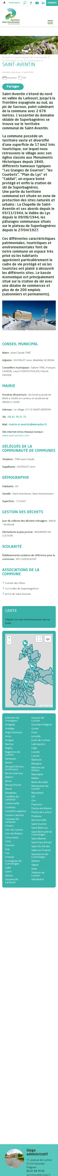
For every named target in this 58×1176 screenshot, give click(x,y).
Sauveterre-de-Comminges (40, 855)
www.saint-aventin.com (15, 435)
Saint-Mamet (38, 838)
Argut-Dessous (13, 732)
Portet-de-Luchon (41, 812)
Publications (14, 3)
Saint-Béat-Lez (39, 827)
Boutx (8, 788)
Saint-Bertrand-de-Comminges (42, 833)
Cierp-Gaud (11, 837)
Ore (33, 800)
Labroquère (38, 744)
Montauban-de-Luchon (40, 787)
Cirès (8, 841)
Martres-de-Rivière (38, 769)
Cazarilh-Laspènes (15, 811)
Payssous (36, 804)
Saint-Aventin (39, 823)
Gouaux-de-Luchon (38, 719)
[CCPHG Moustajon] (26, 683)
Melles (35, 778)
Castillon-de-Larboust (12, 798)
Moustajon (37, 792)
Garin (8, 871)
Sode (34, 868)
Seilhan (35, 860)
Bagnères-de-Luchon (13, 753)
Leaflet (43, 706)
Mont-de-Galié (39, 782)
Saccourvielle (39, 819)
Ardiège (9, 728)
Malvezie (36, 759)
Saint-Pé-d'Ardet (40, 846)
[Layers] (47, 639)
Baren (8, 762)
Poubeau (36, 816)
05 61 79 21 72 (17, 417)
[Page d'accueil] (11, 16)
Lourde (35, 751)
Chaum (9, 825)
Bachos (9, 744)
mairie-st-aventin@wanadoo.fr (28, 424)
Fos (7, 853)
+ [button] (9, 637)
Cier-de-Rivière (14, 833)
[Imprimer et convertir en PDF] (14, 78)
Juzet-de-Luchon (40, 740)
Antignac (10, 724)
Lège (34, 747)
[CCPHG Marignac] (32, 667)
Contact (52, 3)
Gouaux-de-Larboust (12, 881)
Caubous (10, 807)
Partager (13, 86)
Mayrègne (37, 774)
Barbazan (10, 758)
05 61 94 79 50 (35, 1171)
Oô (33, 796)
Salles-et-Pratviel (41, 850)
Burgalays (11, 792)
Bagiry (8, 747)
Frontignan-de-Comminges (13, 862)
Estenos (9, 845)
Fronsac (9, 856)
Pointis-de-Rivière (41, 808)
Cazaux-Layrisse (14, 815)
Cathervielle (12, 803)
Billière (9, 777)
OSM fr (49, 706)
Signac (35, 864)
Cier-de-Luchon (14, 829)
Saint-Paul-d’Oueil (41, 842)
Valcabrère (37, 879)
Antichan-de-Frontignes (12, 719)
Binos (8, 781)
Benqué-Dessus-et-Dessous (14, 768)
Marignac (36, 763)
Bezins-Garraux (14, 773)
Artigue (9, 740)
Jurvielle (36, 736)
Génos (9, 875)
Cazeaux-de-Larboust (12, 820)
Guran (35, 728)
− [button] (9, 642)
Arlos (8, 736)
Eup (7, 849)
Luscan (35, 755)
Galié (8, 867)
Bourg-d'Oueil (13, 784)
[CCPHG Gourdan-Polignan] (25, 645)
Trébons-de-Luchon (38, 874)
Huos (34, 732)
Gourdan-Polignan (41, 724)
